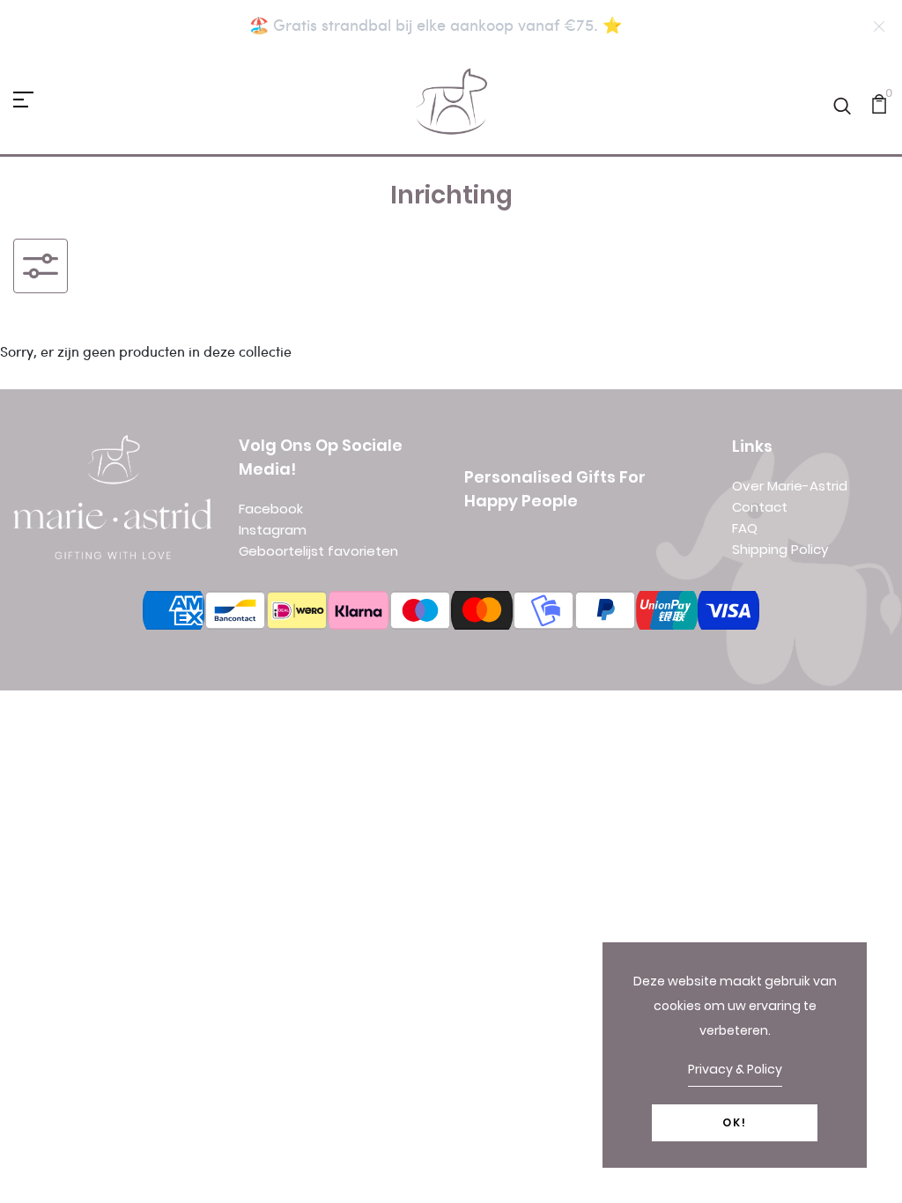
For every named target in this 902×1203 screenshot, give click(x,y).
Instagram (273, 529)
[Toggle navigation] (40, 266)
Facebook (271, 508)
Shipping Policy (780, 549)
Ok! (734, 1122)
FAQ (745, 528)
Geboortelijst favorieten (318, 551)
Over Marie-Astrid (789, 485)
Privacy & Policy (735, 1069)
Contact (759, 507)
